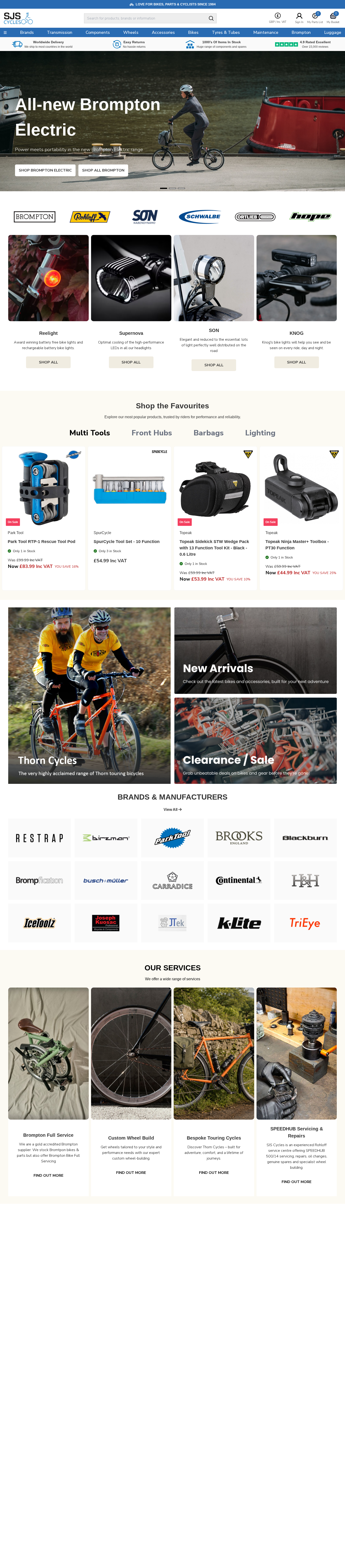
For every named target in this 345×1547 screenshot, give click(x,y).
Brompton (301, 32)
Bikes (193, 32)
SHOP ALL (48, 362)
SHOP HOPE (37, 170)
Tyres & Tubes (226, 32)
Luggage (332, 32)
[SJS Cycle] (36, 18)
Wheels (130, 32)
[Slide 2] (181, 188)
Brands (27, 32)
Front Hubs (152, 433)
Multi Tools (89, 433)
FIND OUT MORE (48, 1175)
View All (171, 810)
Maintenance (265, 32)
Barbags (209, 433)
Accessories (163, 32)
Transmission (59, 32)
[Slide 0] (163, 188)
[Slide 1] (172, 188)
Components (98, 32)
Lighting (260, 433)
